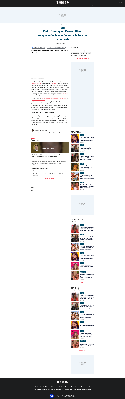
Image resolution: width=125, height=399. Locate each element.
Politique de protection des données (42, 389)
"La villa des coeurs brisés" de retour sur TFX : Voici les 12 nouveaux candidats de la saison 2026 (87, 248)
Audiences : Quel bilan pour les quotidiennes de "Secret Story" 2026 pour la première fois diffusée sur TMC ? (87, 277)
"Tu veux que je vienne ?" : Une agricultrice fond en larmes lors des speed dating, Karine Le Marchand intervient (87, 239)
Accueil (32, 24)
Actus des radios (43, 24)
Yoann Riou (82, 53)
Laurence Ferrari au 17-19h (38, 100)
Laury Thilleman (74, 55)
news (32, 6)
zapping (47, 6)
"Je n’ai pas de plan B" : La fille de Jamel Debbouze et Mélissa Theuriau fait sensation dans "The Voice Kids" (87, 140)
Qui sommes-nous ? (55, 386)
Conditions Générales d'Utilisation (42, 386)
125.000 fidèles (65, 93)
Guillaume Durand (36, 83)
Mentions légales (65, 386)
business (71, 6)
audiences (39, 6)
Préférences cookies (86, 389)
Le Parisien (53, 83)
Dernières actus (36, 24)
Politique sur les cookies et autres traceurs (79, 386)
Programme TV (80, 6)
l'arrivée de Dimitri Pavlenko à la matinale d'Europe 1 (54, 98)
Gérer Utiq (79, 389)
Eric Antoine (88, 53)
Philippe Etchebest (82, 55)
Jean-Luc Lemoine (88, 51)
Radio (32, 190)
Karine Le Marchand (75, 53)
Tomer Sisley (73, 51)
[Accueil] (62, 2)
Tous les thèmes (90, 6)
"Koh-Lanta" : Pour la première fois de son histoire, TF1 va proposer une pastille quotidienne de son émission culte (87, 168)
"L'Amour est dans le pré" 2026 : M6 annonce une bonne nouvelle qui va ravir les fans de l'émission (87, 149)
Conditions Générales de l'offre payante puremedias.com (63, 389)
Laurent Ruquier (80, 51)
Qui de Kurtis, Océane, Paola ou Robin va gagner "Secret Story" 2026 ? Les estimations (87, 186)
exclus (63, 6)
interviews (55, 6)
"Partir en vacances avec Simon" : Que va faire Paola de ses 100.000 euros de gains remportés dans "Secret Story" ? (87, 268)
